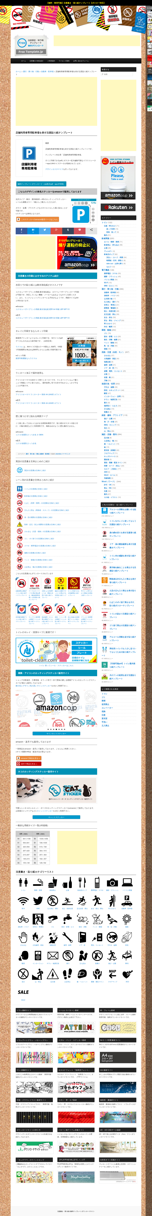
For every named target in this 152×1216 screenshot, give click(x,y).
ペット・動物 (109, 342)
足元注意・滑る (110, 314)
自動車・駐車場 (44, 454)
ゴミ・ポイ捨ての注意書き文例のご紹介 (39, 538)
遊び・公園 (108, 418)
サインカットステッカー (56, 733)
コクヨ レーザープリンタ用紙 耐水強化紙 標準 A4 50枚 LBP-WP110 (42, 309)
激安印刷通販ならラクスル (26, 358)
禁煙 (103, 700)
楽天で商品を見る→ (29, 763)
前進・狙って (111, 232)
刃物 (105, 380)
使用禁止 (105, 704)
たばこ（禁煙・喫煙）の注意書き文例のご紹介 (41, 503)
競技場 (106, 459)
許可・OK (108, 484)
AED (105, 472)
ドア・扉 (82, 945)
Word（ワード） (109, 481)
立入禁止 (105, 725)
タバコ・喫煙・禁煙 (111, 241)
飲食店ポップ (109, 254)
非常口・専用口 (110, 305)
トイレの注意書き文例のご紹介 (36, 489)
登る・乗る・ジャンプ (112, 320)
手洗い (104, 722)
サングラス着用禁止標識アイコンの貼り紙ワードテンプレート (34, 620)
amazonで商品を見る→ (30, 758)
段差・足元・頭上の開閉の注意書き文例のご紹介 (42, 524)
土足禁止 (67, 981)
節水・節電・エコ (110, 336)
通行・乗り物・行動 (32, 454)
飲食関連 (105, 238)
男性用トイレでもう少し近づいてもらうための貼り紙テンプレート (119, 652)
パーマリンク (66, 454)
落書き (106, 412)
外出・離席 (108, 326)
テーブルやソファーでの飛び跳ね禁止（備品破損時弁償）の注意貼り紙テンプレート (34, 595)
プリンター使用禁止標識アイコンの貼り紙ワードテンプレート (86, 620)
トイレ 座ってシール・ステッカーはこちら (56, 665)
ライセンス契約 (64, 61)
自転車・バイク (110, 295)
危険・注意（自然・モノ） (113, 352)
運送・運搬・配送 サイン (113, 462)
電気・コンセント (97, 945)
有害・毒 (107, 377)
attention (58, 454)
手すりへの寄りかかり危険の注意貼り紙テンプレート (86, 593)
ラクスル (19, 346)
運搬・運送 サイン (97, 981)
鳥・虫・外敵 (109, 345)
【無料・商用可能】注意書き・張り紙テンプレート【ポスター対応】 (76, 2)
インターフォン (38, 963)
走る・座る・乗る (97, 908)
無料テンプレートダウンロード (30, 184)
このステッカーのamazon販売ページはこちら (39, 219)
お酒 (105, 248)
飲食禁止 (53, 890)
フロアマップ (109, 453)
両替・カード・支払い (112, 465)
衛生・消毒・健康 (110, 339)
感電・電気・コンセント (113, 371)
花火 (105, 428)
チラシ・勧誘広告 (110, 399)
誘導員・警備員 (110, 308)
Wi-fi (23, 908)
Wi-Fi (106, 282)
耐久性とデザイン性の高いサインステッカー (33, 685)
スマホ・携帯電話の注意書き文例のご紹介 (40, 545)
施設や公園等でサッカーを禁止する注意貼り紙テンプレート (60, 594)
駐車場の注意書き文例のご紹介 (36, 496)
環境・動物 (106, 330)
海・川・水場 (109, 421)
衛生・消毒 (83, 927)
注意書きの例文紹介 (36, 61)
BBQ (126, 963)
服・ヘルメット (110, 444)
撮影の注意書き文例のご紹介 (35, 553)
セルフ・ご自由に (110, 469)
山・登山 (107, 431)
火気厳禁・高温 (110, 358)
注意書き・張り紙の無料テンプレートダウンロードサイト (76, 1211)
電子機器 (105, 270)
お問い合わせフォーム (81, 61)
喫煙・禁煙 (38, 890)
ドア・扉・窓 (109, 368)
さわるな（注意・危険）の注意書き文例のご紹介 (42, 531)
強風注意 (107, 361)
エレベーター (107, 707)
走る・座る (108, 317)
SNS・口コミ (109, 285)
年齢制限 (107, 478)
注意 (105, 491)
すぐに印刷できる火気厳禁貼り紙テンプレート (73, 593)
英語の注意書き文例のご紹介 (35, 470)
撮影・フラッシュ (110, 276)
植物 (105, 349)
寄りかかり (108, 323)
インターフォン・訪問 (112, 396)
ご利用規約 (51, 61)
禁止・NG (108, 488)
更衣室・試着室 (110, 450)
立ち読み (107, 409)
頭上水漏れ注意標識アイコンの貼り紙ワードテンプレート (73, 620)
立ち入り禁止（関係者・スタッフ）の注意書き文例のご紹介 (46, 510)
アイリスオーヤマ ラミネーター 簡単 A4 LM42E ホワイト (38, 394)
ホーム (23, 61)
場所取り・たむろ (110, 405)
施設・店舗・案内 (109, 434)
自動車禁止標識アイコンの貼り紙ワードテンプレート (21, 593)
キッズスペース (110, 456)
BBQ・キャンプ (110, 425)
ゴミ (105, 333)
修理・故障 (108, 365)
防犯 (126, 945)
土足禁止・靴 (109, 441)
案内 (105, 235)
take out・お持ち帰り (114, 263)
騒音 (105, 393)
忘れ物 (106, 437)
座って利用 (110, 229)
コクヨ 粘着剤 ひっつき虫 (26, 443)
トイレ (104, 222)
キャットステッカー (45, 811)
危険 (103, 711)
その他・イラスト (110, 497)
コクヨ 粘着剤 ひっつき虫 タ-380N (29, 434)
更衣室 (104, 718)
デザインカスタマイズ (54, 169)
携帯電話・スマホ (110, 273)
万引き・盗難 (109, 387)
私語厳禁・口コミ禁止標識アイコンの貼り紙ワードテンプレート (47, 620)
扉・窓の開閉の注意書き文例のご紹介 (38, 517)
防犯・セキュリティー (112, 390)
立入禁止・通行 (110, 301)
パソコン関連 (109, 279)
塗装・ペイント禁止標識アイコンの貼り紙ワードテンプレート (60, 620)
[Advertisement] (97, 40)
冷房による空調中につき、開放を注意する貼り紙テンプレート (47, 594)
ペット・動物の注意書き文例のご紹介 (38, 560)
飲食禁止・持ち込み (111, 245)
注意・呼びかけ (110, 226)
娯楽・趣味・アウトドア (112, 415)
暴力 (105, 402)
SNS (38, 908)
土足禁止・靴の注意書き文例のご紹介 (38, 567)
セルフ (108, 266)
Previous (11, 708)
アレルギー (108, 251)
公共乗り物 (108, 298)
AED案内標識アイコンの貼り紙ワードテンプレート (21, 619)
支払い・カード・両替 (114, 257)
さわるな (107, 355)
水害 (105, 374)
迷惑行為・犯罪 (108, 383)
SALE (23, 1000)
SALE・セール (109, 475)
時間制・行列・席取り (114, 260)
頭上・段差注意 (110, 311)
